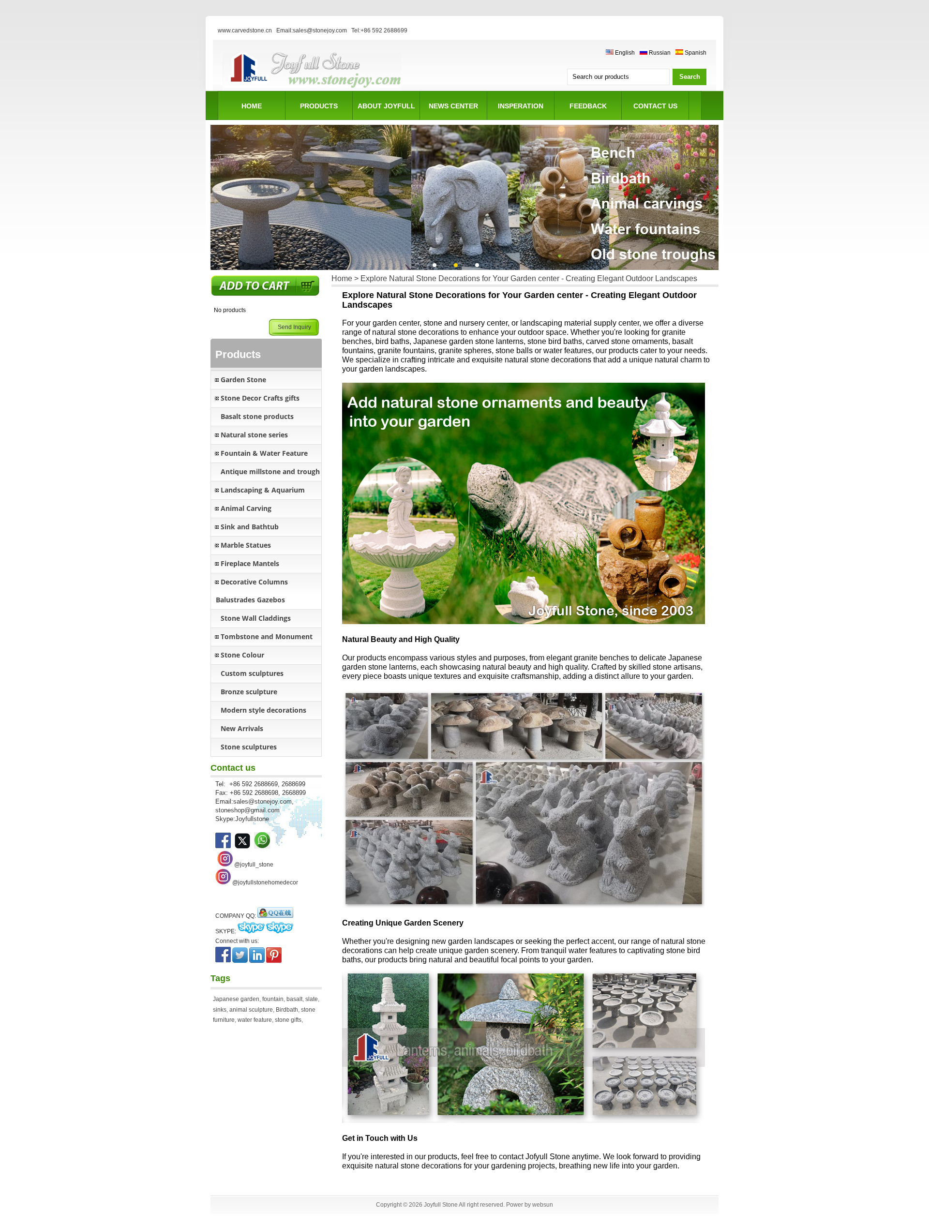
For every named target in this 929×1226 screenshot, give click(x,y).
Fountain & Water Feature (264, 453)
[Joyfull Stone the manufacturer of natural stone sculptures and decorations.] (223, 846)
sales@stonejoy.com (262, 801)
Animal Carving (246, 508)
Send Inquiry (294, 327)
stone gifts (288, 1020)
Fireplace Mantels (250, 563)
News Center (453, 106)
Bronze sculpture (249, 691)
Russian (659, 52)
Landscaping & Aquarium (263, 489)
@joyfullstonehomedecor (265, 882)
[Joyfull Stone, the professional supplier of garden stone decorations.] (242, 846)
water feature (255, 1020)
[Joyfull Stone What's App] (262, 846)
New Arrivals (242, 728)
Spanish (694, 52)
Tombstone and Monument (267, 636)
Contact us (655, 106)
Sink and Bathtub (250, 526)
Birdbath (287, 1009)
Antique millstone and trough (270, 471)
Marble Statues (246, 545)
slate (311, 999)
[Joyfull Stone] (312, 89)
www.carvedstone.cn (245, 30)
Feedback (588, 106)
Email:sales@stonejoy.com (311, 30)
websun (542, 1204)
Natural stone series (254, 434)
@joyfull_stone (253, 864)
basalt (294, 999)
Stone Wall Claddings (256, 618)
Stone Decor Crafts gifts (260, 398)
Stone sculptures (249, 746)
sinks (219, 1009)
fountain (273, 999)
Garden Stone (243, 379)
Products (319, 106)
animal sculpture (251, 1009)
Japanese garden (236, 999)
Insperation (520, 106)
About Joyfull (386, 106)
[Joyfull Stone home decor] (223, 882)
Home (251, 106)
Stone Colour (242, 654)
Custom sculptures (252, 673)
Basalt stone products (257, 416)
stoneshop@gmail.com (247, 810)
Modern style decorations (263, 710)
